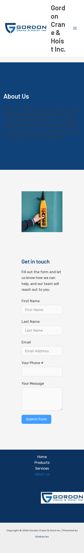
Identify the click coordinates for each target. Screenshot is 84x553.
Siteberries (42, 536)
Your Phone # (33, 363)
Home (42, 457)
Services (42, 468)
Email (26, 342)
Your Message (33, 383)
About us (42, 474)
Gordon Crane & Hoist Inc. (58, 28)
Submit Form (36, 419)
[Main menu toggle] (75, 28)
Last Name (31, 322)
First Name (31, 301)
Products (42, 463)
